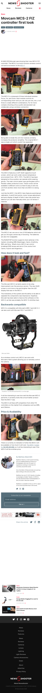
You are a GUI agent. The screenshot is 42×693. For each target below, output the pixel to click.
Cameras (29, 8)
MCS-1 (22, 65)
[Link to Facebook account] (17, 619)
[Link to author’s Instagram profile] (20, 488)
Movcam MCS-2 (19, 27)
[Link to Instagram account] (21, 619)
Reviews (18, 8)
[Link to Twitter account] (14, 619)
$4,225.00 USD (8, 447)
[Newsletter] (40, 3)
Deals (18, 597)
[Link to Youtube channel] (25, 619)
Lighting (21, 651)
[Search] (2, 3)
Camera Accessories (21, 657)
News (8, 8)
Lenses (21, 648)
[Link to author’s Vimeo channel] (23, 488)
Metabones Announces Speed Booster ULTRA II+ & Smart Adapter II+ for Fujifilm (27, 589)
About (21, 665)
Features (21, 634)
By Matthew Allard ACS (24, 457)
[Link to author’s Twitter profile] (17, 488)
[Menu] (40, 8)
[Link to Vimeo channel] (28, 619)
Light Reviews (21, 654)
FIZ (3, 27)
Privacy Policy (21, 671)
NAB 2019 (9, 27)
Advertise (21, 668)
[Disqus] (21, 555)
